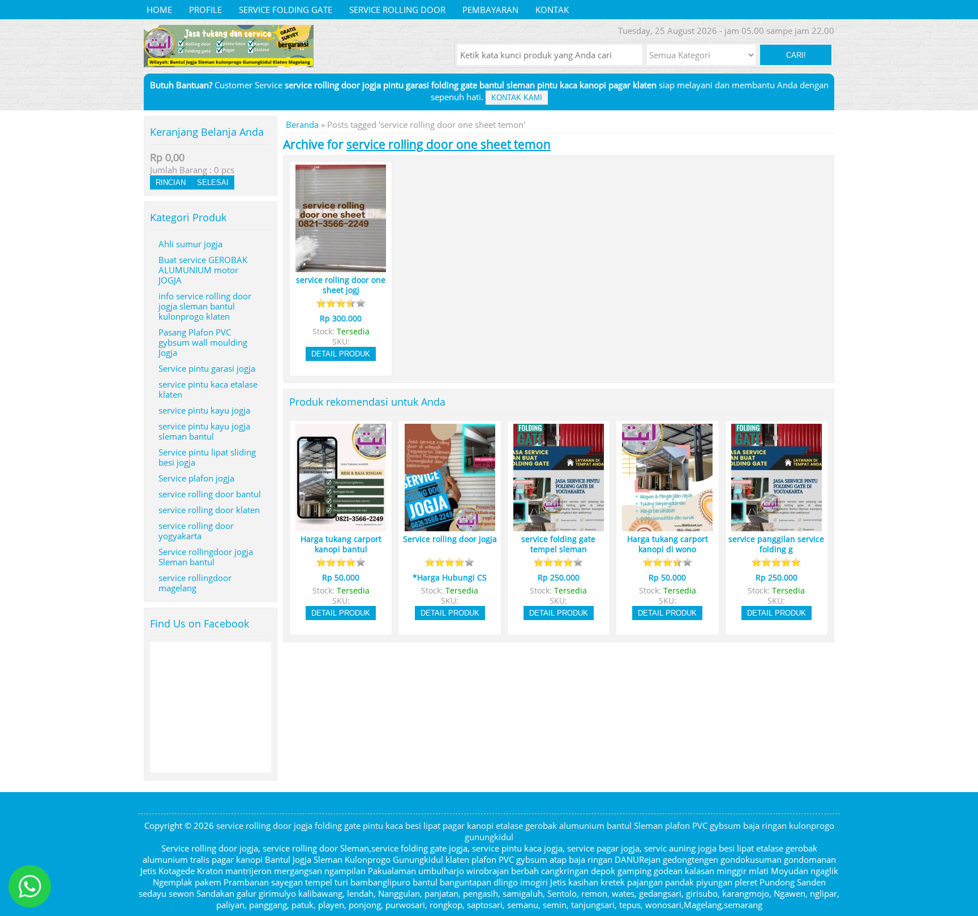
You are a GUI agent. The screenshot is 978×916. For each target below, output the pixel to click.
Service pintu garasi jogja (206, 368)
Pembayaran (490, 9)
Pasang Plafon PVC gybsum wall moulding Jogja (202, 342)
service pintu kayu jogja (204, 410)
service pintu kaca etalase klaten (208, 389)
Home (159, 9)
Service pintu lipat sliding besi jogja (207, 457)
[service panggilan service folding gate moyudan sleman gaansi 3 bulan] (776, 526)
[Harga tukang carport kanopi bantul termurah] (340, 526)
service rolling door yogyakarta (196, 530)
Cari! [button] (796, 55)
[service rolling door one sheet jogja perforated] (340, 267)
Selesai (213, 182)
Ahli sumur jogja (190, 244)
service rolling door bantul (209, 494)
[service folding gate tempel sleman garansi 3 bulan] (558, 526)
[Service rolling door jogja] (450, 526)
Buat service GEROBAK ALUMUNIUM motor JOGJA (202, 270)
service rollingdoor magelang (194, 583)
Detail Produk (340, 354)
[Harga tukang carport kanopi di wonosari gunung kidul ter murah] (667, 526)
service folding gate (285, 9)
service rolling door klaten (209, 509)
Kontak (552, 9)
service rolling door (397, 9)
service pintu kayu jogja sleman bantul (204, 431)
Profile (205, 9)
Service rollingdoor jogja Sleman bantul (205, 556)
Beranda (302, 124)
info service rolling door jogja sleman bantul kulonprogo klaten (204, 306)
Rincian (171, 182)
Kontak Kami (516, 97)
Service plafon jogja (196, 478)
